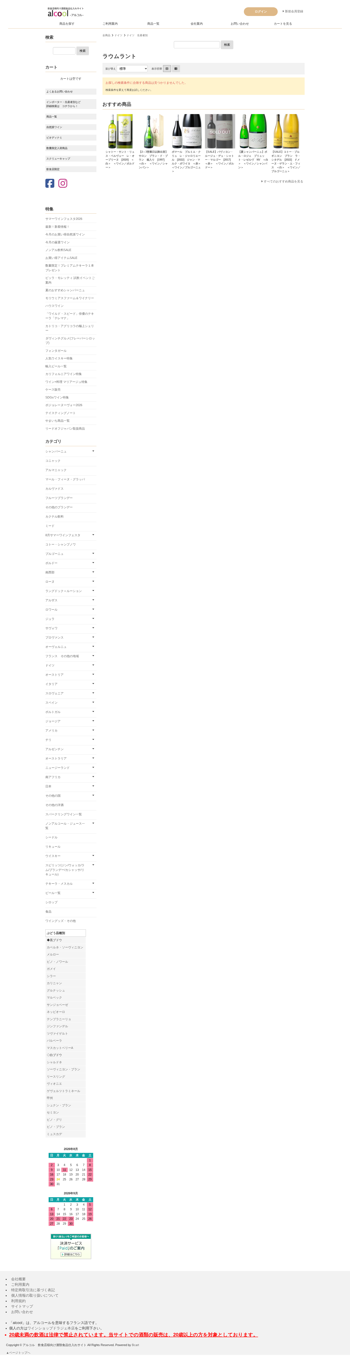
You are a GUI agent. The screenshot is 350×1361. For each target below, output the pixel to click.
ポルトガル (53, 712)
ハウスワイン (54, 305)
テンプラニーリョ (59, 1019)
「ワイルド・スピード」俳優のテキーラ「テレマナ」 (69, 316)
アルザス (51, 600)
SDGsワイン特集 (57, 397)
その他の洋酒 (54, 805)
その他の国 (53, 795)
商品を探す (67, 23)
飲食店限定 (53, 169)
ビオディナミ (54, 137)
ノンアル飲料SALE (58, 250)
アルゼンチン (54, 749)
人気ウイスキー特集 (59, 358)
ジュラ (49, 619)
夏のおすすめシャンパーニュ (65, 290)
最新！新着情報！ (57, 226)
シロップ (51, 902)
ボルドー (51, 563)
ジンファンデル (57, 1026)
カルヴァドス (54, 488)
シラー (51, 976)
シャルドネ (54, 1062)
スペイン (51, 702)
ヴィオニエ (54, 1083)
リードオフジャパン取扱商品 (65, 428)
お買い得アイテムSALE (61, 257)
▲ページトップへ (18, 1352)
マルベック (54, 997)
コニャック (53, 460)
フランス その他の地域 (62, 656)
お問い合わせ (240, 23)
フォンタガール (56, 350)
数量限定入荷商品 (56, 148)
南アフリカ (53, 777)
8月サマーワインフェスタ (62, 535)
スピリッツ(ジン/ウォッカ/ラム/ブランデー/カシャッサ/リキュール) (64, 869)
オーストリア (54, 674)
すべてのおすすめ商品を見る (283, 181)
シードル (51, 837)
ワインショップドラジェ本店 (51, 1328)
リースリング (56, 1076)
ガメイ (51, 968)
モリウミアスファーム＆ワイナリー (69, 298)
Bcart (135, 1345)
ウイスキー (53, 856)
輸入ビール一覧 (56, 366)
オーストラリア (56, 758)
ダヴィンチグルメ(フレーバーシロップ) (70, 341)
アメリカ (51, 730)
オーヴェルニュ (56, 646)
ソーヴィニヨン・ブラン (63, 1069)
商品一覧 (153, 23)
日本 (48, 786)
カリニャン (54, 983)
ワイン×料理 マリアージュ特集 (66, 381)
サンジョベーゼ (57, 1004)
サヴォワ (51, 628)
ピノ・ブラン (56, 1126)
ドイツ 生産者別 (137, 35)
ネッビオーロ (56, 1012)
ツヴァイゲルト (57, 1033)
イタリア (51, 684)
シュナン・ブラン (59, 1105)
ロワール (51, 609)
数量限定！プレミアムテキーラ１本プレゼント (69, 268)
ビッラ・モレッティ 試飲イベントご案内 (70, 280)
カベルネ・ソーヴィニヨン (65, 947)
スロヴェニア (54, 693)
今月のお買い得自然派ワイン (65, 234)
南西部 (49, 572)
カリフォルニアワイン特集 (63, 374)
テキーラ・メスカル (59, 883)
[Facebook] (49, 183)
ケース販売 (53, 389)
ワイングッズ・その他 (60, 921)
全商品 (106, 35)
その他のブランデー (59, 507)
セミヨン (53, 1112)
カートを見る (283, 23)
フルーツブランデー (59, 498)
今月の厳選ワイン (57, 242)
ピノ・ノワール (57, 961)
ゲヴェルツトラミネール (63, 1091)
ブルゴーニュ (54, 553)
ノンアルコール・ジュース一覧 (65, 826)
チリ (48, 739)
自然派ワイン (54, 127)
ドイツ (118, 35)
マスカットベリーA (60, 1048)
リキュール (53, 846)
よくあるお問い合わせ (59, 91)
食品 (48, 911)
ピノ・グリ (54, 1119)
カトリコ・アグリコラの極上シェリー (69, 328)
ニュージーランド (57, 767)
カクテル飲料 (54, 516)
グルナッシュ (56, 990)
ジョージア (53, 721)
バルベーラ (54, 1040)
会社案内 (197, 23)
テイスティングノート (60, 413)
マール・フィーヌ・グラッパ (65, 479)
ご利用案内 (110, 23)
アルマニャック (56, 470)
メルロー (53, 954)
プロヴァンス (54, 637)
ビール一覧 (53, 893)
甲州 (50, 1098)
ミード (49, 525)
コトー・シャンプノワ (60, 544)
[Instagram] (62, 183)
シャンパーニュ (56, 451)
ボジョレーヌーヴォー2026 (63, 405)
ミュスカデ (54, 1134)
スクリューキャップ (58, 158)
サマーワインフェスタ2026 (63, 218)
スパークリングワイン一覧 (63, 814)
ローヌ (49, 581)
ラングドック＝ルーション (63, 591)
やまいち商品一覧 (57, 420)
